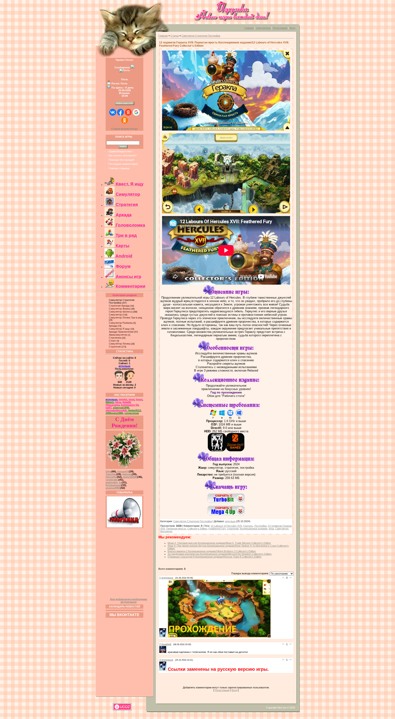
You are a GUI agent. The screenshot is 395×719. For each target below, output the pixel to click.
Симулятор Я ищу (119, 328)
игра (271, 528)
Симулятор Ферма (119, 308)
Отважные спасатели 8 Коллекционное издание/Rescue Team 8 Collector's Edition (215, 556)
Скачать (248, 525)
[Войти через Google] (136, 112)
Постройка (260, 525)
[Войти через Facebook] (120, 112)
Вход (292, 28)
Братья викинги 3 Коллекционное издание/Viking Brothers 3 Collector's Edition (212, 551)
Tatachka (111, 474)
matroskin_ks (114, 482)
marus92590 (130, 477)
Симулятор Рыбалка (121, 322)
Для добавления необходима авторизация (128, 600)
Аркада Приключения (121, 331)
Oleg (108, 471)
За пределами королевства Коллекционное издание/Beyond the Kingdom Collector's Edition (220, 554)
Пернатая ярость (176, 528)
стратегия (232, 528)
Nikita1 (110, 402)
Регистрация (280, 28)
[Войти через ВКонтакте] (112, 112)
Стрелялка (115, 337)
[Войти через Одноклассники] (124, 120)
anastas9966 (113, 487)
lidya (118, 402)
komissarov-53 (130, 405)
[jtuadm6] (163, 652)
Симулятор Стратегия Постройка (200, 35)
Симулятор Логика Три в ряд (125, 317)
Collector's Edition (197, 528)
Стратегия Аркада (119, 305)
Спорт (112, 340)
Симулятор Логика (119, 343)
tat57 (109, 407)
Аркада (113, 325)
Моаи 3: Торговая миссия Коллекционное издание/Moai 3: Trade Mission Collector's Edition (219, 543)
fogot (139, 399)
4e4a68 (126, 402)
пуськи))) (123, 471)
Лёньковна (113, 405)
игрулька (124, 366)
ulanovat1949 (121, 407)
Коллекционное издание (253, 528)
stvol (131, 399)
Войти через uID (125, 103)
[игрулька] (163, 636)
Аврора (127, 474)
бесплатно (166, 531)
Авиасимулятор (118, 334)
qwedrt (123, 399)
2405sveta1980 (114, 413)
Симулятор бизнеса (120, 311)
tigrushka (111, 477)
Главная (249, 28)
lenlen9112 (134, 410)
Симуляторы (263, 28)
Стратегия (115, 346)
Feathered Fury (217, 528)
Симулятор (115, 314)
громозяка (112, 479)
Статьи (175, 35)
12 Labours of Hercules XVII (226, 525)
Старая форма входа (124, 128)
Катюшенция (113, 485)
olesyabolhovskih (116, 410)
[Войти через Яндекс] (128, 112)
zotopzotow (131, 413)
